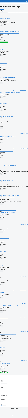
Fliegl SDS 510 (2, 253)
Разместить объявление (4, 372)
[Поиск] (27, 3)
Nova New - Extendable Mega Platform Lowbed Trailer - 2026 (8, 334)
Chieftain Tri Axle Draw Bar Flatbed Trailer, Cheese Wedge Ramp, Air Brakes (10, 92)
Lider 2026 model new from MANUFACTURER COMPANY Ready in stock (9, 197)
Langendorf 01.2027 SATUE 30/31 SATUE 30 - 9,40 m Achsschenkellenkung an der (10, 305)
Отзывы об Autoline (3, 396)
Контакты (2, 381)
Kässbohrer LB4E (2, 292)
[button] (27, 1)
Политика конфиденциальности (4, 394)
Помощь (2, 380)
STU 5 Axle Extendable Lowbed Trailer (5, 363)
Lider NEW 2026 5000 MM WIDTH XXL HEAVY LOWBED (7, 212)
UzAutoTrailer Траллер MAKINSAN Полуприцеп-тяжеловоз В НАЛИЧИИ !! (9, 33)
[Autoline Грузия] (4, 1)
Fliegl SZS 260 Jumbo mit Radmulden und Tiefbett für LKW (7, 77)
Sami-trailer (1, 49)
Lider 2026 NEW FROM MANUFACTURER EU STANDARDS (7, 136)
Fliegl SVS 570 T (2, 265)
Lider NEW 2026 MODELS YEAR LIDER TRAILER (6, 151)
